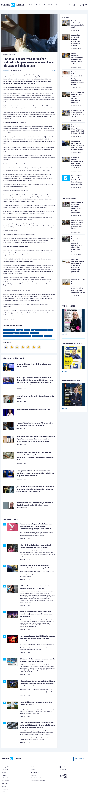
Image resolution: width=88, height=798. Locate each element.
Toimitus (33, 775)
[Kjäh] (39, 347)
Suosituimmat (40, 5)
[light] (85, 5)
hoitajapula (19, 330)
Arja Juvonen (48, 336)
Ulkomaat (5, 778)
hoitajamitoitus (35, 330)
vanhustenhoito (26, 336)
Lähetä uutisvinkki (36, 778)
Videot (50, 5)
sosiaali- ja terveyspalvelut (11, 333)
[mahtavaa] (28, 347)
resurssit (27, 330)
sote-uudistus (24, 333)
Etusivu (31, 5)
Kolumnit (5, 789)
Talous (4, 772)
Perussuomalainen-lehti (38, 781)
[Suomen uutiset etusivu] (8, 5)
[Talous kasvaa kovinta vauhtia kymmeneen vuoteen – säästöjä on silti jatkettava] (66, 115)
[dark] (81, 5)
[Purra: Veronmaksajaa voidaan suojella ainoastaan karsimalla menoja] (66, 25)
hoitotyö (44, 330)
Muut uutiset (6, 781)
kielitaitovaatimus (9, 330)
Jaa (52, 70)
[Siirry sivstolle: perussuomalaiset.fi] (72, 776)
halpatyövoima (34, 333)
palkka (51, 330)
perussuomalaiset (37, 336)
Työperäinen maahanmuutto (12, 336)
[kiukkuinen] (23, 347)
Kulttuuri (4, 783)
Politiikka (6, 71)
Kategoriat (57, 5)
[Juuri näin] (6, 347)
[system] (83, 5)
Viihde (4, 792)
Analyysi (4, 775)
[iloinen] (12, 347)
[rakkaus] (34, 347)
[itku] (17, 347)
